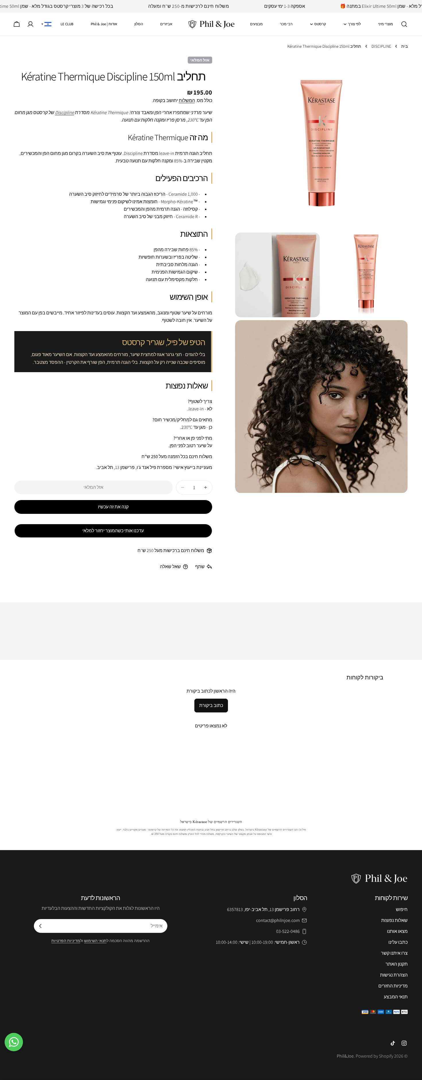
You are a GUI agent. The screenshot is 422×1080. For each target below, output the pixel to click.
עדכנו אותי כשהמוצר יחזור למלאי (113, 531)
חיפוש (402, 909)
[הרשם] (40, 926)
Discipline (64, 112)
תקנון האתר (397, 964)
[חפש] (406, 24)
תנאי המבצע (396, 997)
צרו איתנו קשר (394, 953)
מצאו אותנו (397, 931)
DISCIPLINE (381, 46)
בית (404, 46)
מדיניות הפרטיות (65, 940)
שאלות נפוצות (394, 920)
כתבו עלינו (398, 942)
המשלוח (187, 100)
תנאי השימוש (95, 940)
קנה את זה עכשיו (113, 507)
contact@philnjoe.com (278, 920)
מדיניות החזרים (393, 986)
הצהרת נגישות (394, 975)
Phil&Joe (345, 1056)
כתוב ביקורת (211, 705)
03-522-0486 (288, 931)
